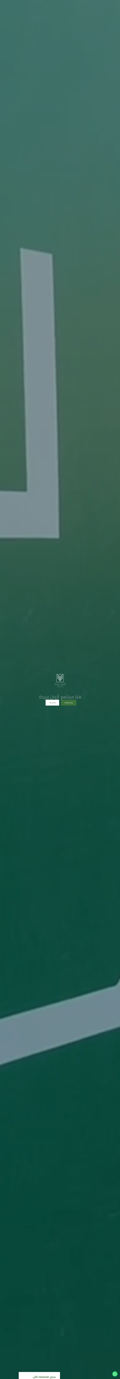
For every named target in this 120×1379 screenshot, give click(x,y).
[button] (115, 1374)
